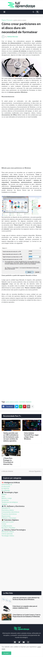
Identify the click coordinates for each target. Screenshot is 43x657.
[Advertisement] (21, 142)
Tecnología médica (8, 536)
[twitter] (19, 642)
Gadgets (4, 504)
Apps (3, 496)
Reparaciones (6, 516)
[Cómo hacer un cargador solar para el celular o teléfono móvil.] (6, 608)
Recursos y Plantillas (8, 528)
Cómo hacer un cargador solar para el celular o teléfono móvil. (25, 607)
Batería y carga (7, 498)
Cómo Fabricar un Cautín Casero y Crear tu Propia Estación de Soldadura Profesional (26, 615)
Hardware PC (6, 508)
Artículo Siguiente (34, 471)
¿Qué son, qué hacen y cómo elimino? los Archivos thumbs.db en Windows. (26, 598)
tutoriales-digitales (25, 402)
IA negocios (5, 488)
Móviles (4, 494)
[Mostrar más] (32, 406)
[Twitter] (16, 406)
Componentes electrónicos (10, 512)
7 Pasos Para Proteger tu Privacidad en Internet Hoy (8, 461)
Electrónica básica (8, 510)
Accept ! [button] (6, 653)
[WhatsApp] (20, 406)
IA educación (6, 486)
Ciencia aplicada (7, 534)
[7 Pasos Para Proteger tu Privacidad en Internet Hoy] (11, 450)
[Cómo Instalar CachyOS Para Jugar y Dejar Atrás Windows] (31, 425)
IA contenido (6, 490)
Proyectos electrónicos (9, 514)
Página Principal (7, 20)
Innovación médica (8, 532)
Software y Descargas (9, 518)
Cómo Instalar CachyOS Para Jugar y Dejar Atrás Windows (31, 436)
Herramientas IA (7, 484)
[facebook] (15, 642)
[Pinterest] (24, 406)
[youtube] (23, 642)
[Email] (28, 406)
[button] (4, 12)
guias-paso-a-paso (20, 20)
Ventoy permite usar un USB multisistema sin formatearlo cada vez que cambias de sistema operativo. (10, 437)
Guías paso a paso (8, 522)
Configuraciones (7, 526)
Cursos (4, 524)
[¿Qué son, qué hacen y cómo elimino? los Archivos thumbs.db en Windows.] (6, 600)
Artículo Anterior (8, 471)
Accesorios (5, 500)
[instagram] (28, 642)
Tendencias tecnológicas (10, 502)
